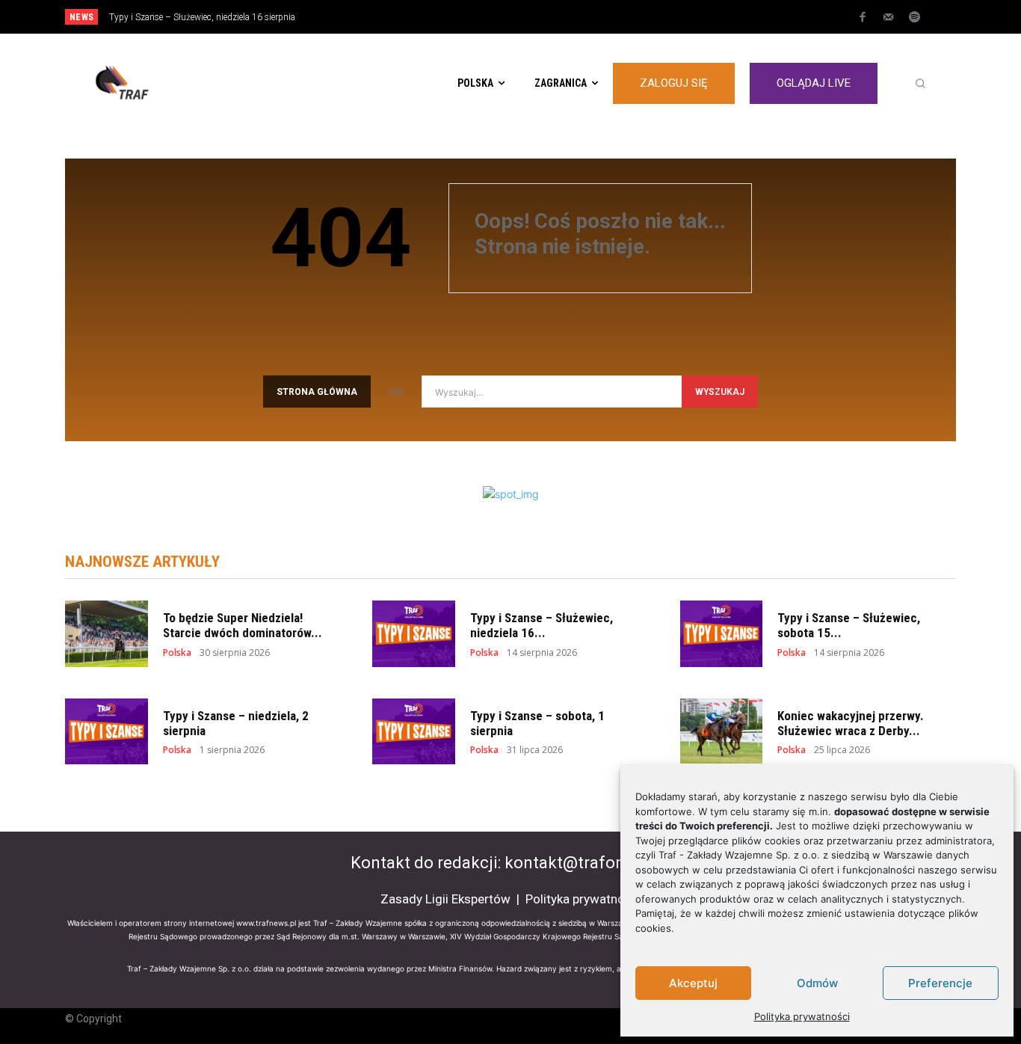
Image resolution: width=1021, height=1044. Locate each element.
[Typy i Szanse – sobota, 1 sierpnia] (413, 731)
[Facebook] (862, 18)
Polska (177, 652)
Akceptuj (693, 983)
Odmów (817, 983)
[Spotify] (915, 18)
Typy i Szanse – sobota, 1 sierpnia (537, 723)
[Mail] (888, 18)
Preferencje (940, 983)
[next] (560, 16)
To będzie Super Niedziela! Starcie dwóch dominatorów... (242, 625)
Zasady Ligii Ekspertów (445, 898)
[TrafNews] (163, 83)
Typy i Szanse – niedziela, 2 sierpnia (236, 723)
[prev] (536, 16)
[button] (920, 83)
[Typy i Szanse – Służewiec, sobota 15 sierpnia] (721, 634)
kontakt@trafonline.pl (587, 862)
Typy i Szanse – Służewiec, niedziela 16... (541, 625)
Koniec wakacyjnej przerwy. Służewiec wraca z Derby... (850, 723)
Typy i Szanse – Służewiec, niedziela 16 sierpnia (202, 17)
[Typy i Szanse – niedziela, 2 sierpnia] (106, 731)
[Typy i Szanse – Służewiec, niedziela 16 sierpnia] (413, 634)
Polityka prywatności (802, 1016)
